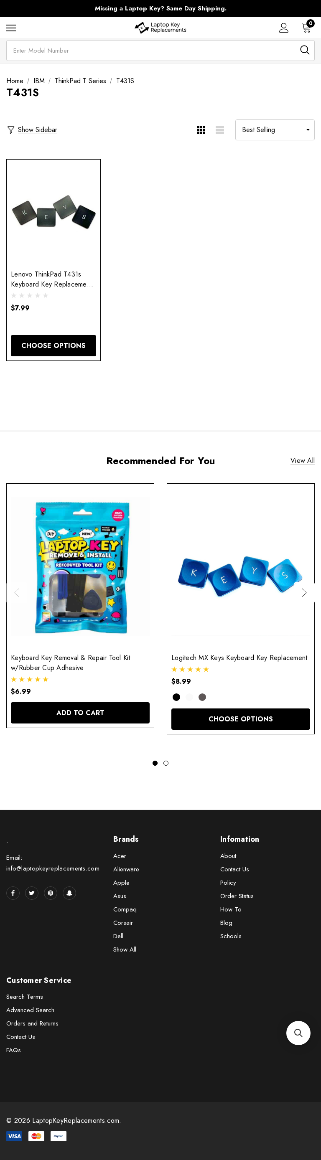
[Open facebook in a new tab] (13, 893)
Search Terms (24, 996)
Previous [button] (16, 592)
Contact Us (234, 869)
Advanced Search (30, 1010)
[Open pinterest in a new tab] (50, 893)
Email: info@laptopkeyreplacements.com (52, 863)
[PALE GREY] (189, 697)
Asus (119, 896)
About (228, 855)
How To (231, 909)
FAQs (13, 1050)
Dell (118, 936)
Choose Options (53, 345)
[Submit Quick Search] (305, 50)
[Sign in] (284, 28)
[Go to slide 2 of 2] (165, 763)
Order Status (237, 896)
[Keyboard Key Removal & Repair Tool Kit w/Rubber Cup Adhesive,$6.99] (80, 566)
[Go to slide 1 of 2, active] (155, 763)
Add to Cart (80, 713)
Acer (119, 855)
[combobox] (160, 50)
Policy (228, 882)
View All (302, 461)
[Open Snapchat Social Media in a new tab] (69, 893)
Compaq (125, 909)
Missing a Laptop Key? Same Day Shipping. (161, 8)
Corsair (123, 922)
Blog (226, 922)
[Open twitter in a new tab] (31, 893)
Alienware (126, 869)
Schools (231, 936)
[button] (298, 1033)
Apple (121, 882)
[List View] (219, 130)
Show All (124, 949)
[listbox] (275, 129)
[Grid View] (200, 130)
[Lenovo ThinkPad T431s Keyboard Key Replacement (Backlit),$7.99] (53, 212)
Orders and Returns (32, 1023)
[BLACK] (176, 697)
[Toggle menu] (11, 28)
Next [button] (304, 592)
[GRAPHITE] (202, 697)
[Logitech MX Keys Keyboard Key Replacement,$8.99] (240, 566)
